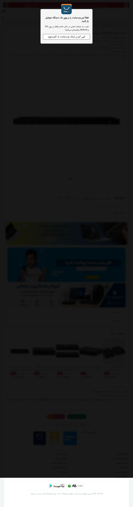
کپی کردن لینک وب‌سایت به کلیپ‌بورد (66, 37)
